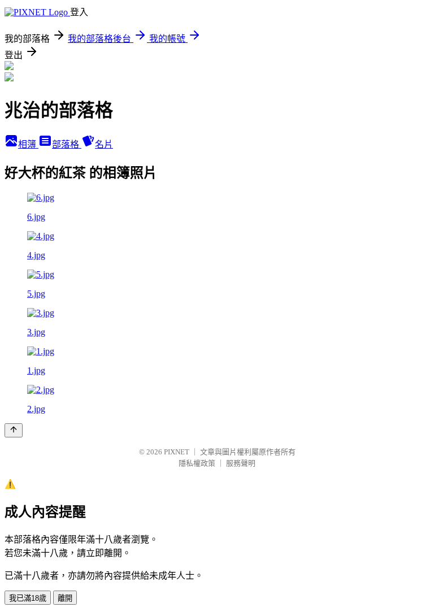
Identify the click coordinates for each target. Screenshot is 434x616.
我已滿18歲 (27, 598)
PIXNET (176, 452)
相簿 (28, 144)
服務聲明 (240, 463)
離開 (65, 598)
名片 (104, 144)
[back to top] (14, 430)
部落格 (66, 144)
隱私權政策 (197, 463)
